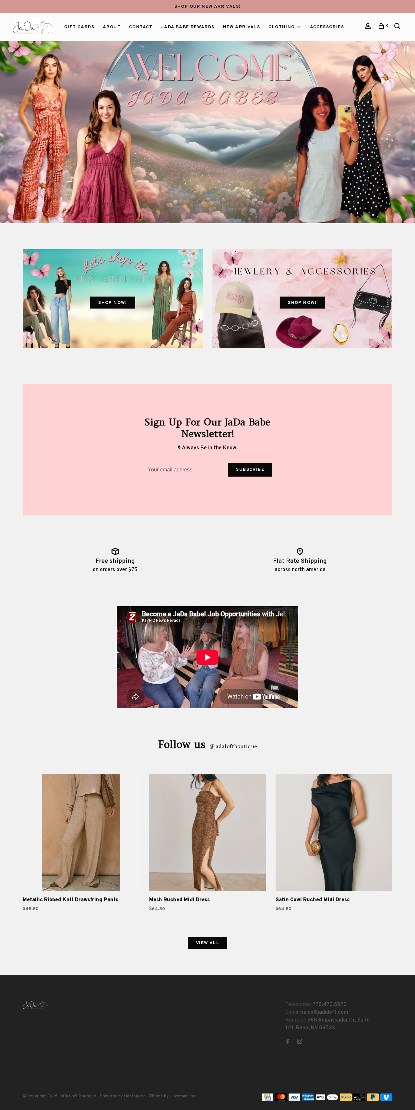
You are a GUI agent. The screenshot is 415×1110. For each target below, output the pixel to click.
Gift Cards (79, 27)
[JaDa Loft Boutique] (35, 1005)
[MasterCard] (281, 1099)
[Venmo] (386, 1099)
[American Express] (308, 1099)
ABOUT (112, 27)
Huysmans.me (183, 1096)
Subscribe (250, 469)
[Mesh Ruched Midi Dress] (207, 834)
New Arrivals (241, 27)
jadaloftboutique (233, 746)
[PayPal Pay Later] (373, 1099)
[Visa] (295, 1099)
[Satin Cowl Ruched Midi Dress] (334, 834)
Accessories (327, 27)
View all (207, 943)
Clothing (281, 27)
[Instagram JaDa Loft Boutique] (299, 1042)
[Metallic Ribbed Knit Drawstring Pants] (81, 834)
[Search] (398, 27)
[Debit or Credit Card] (359, 1099)
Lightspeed (135, 1096)
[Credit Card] (267, 1099)
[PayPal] (346, 1099)
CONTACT (141, 27)
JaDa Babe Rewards (188, 27)
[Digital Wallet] (326, 1099)
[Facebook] (287, 1042)
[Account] (369, 27)
